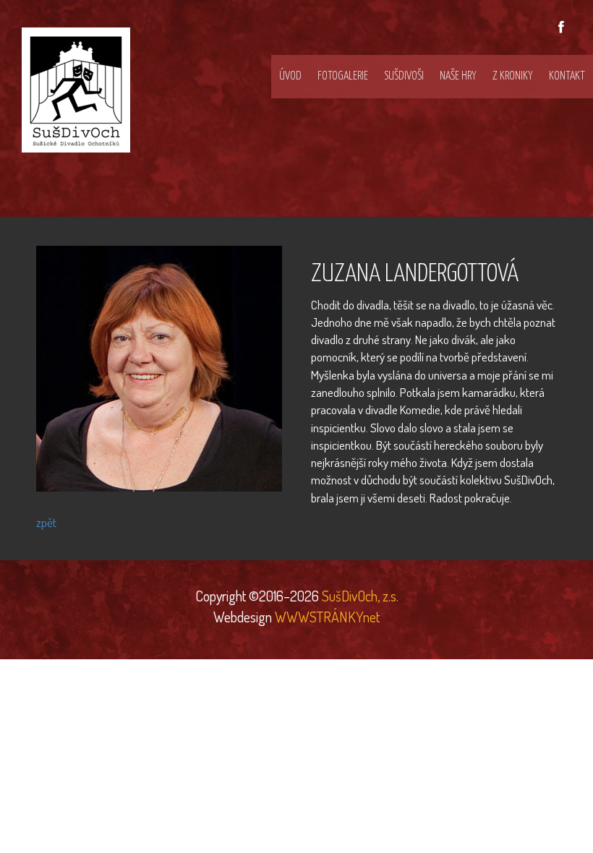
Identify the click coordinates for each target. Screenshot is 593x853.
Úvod (290, 76)
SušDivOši (404, 76)
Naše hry (458, 76)
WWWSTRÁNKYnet (327, 616)
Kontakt (567, 76)
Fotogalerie (342, 76)
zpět (46, 522)
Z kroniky (512, 76)
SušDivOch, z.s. (358, 595)
